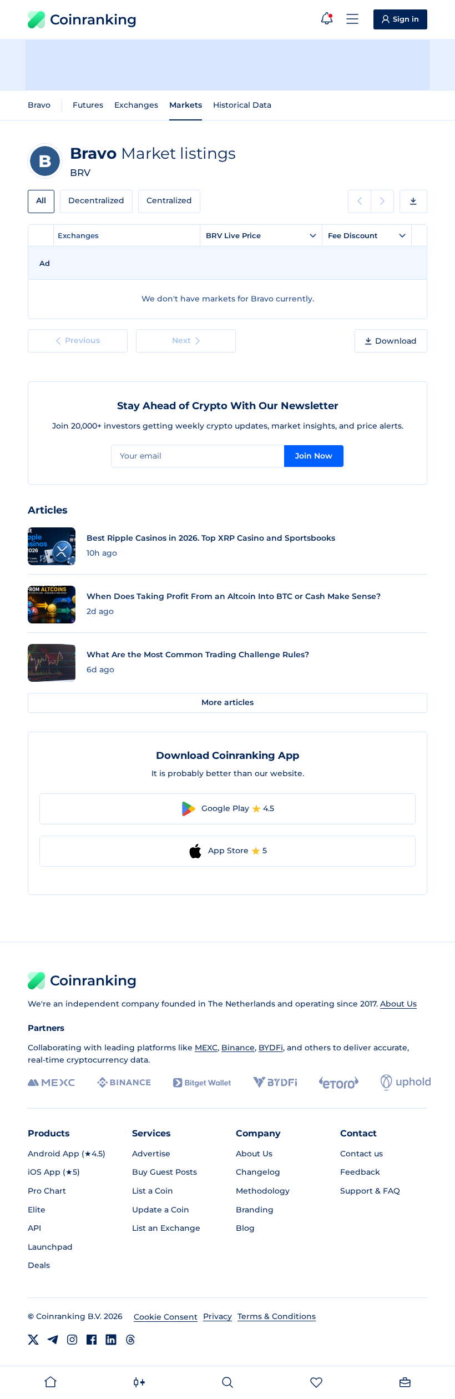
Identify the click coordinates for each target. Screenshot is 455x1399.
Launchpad (50, 1247)
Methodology (263, 1191)
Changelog (258, 1172)
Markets (185, 105)
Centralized (169, 200)
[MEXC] (51, 1082)
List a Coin (152, 1191)
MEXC (206, 1048)
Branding (255, 1210)
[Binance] (124, 1082)
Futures (88, 105)
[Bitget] (202, 1083)
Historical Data (242, 105)
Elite (37, 1210)
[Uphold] (406, 1082)
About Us (398, 1004)
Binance (238, 1048)
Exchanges (136, 105)
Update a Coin (160, 1210)
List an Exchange (166, 1228)
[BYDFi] (275, 1082)
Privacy (217, 1316)
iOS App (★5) (54, 1172)
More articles (227, 702)
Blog (245, 1228)
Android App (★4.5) (66, 1154)
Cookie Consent (166, 1317)
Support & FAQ (370, 1191)
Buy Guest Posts (164, 1172)
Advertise (151, 1154)
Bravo (39, 105)
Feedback (360, 1172)
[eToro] (338, 1082)
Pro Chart (47, 1191)
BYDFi (271, 1048)
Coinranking (93, 19)
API (34, 1228)
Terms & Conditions (276, 1316)
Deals (39, 1265)
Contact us (361, 1154)
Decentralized (96, 200)
